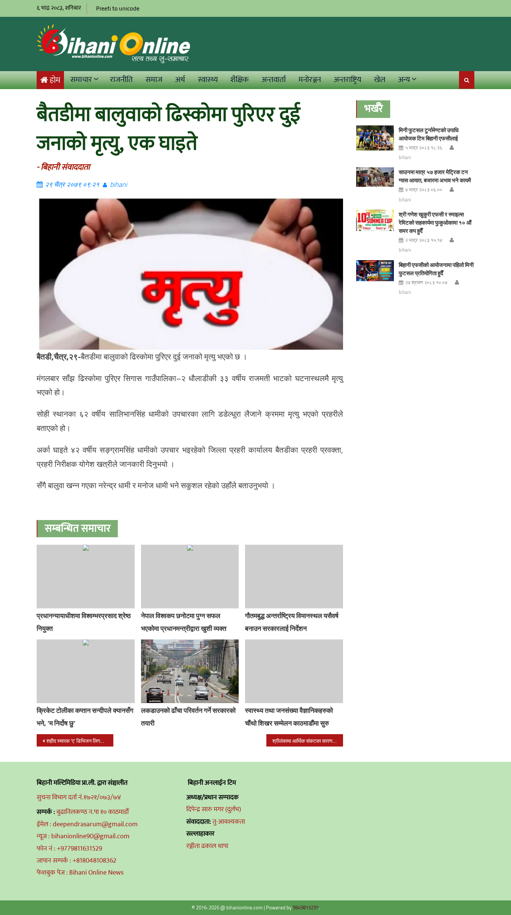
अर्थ (180, 79)
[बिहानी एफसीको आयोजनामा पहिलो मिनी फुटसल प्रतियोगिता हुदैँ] (375, 271)
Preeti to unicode (118, 8)
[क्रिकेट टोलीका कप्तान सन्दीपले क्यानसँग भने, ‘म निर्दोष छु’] (86, 671)
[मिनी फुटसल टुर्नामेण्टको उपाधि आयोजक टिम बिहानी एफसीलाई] (375, 138)
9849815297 (306, 907)
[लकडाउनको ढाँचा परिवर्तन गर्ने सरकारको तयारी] (190, 671)
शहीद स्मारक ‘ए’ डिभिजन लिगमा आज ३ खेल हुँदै (79, 741)
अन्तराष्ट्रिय (347, 79)
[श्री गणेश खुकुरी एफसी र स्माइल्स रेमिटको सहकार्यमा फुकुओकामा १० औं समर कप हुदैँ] (375, 220)
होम (55, 80)
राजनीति (121, 79)
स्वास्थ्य (208, 79)
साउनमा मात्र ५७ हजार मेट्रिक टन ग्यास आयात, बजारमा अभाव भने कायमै (435, 176)
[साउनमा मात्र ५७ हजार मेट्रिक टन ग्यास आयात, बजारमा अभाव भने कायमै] (375, 176)
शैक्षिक (239, 79)
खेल (379, 79)
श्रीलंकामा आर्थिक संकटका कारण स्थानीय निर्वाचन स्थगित (307, 741)
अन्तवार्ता (273, 79)
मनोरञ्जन (310, 79)
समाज (154, 79)
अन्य (404, 79)
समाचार (81, 79)
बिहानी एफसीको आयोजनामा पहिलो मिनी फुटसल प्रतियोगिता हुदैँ (436, 269)
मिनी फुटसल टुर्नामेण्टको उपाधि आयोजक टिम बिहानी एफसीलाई (429, 134)
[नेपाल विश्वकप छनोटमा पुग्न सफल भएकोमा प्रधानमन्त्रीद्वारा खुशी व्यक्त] (190, 576)
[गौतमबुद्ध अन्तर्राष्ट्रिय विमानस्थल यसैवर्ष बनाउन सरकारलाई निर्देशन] (294, 576)
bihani (118, 184)
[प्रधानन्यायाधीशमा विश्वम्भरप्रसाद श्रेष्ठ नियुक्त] (86, 576)
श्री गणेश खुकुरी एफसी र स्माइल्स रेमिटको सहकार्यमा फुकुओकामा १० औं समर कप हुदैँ (435, 222)
